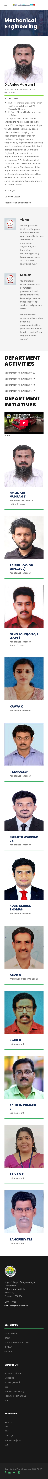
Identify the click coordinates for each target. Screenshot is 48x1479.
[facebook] (5, 1472)
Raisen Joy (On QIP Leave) (21, 567)
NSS (6, 1386)
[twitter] (14, 1472)
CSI (6, 1444)
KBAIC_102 (9, 1435)
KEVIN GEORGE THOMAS (20, 907)
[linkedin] (9, 1472)
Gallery (8, 1351)
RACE (7, 1338)
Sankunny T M (21, 1239)
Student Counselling (14, 1391)
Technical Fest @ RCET (16, 1395)
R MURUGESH (19, 772)
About (7, 435)
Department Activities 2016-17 (19, 390)
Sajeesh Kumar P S (23, 1107)
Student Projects (12, 1440)
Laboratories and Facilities (17, 202)
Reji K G (15, 1040)
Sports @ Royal (12, 1382)
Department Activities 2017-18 (19, 384)
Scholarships (10, 1333)
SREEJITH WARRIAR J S (24, 839)
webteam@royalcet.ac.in (16, 1305)
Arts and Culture (12, 1373)
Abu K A (15, 975)
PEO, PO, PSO (10, 190)
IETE (6, 1431)
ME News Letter (12, 196)
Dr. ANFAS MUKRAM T (18, 495)
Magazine (9, 1377)
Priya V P (17, 1174)
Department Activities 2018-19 (19, 378)
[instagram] (19, 1472)
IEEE (6, 1426)
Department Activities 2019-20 (19, 372)
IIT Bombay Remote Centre (18, 1342)
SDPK (7, 1400)
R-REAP (8, 1347)
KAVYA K (16, 706)
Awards (8, 1422)
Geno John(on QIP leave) (24, 636)
